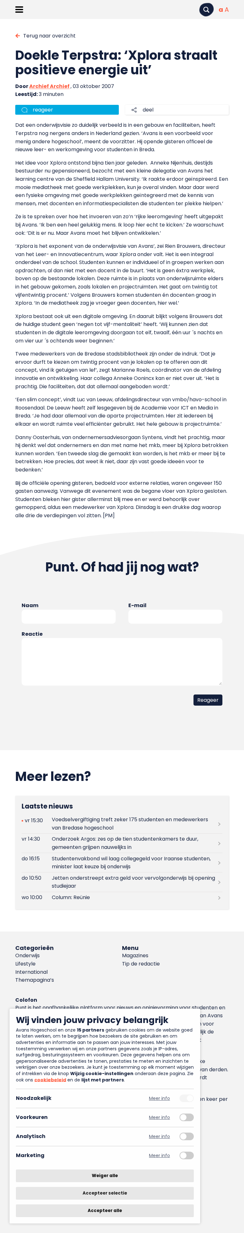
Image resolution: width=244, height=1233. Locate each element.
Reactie (32, 634)
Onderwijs (27, 955)
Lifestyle (25, 963)
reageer (43, 109)
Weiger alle (105, 1176)
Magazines (135, 955)
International (31, 972)
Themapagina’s (34, 980)
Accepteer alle (105, 1211)
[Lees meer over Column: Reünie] (122, 897)
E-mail (137, 605)
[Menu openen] (19, 9)
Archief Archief (49, 86)
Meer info (159, 1098)
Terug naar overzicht (49, 35)
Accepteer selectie (105, 1193)
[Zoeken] (206, 10)
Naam (30, 605)
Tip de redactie (141, 963)
